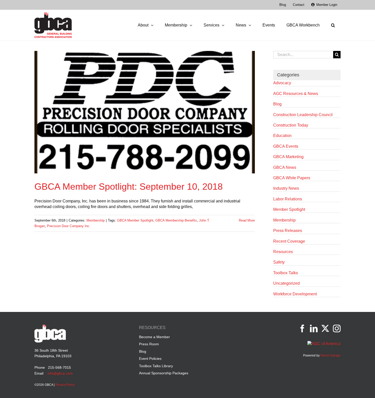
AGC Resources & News (295, 93)
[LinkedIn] (314, 328)
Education (282, 135)
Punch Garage (330, 355)
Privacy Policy (65, 385)
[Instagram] (337, 328)
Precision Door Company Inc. (68, 226)
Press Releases (287, 230)
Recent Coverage (289, 241)
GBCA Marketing (288, 157)
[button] (333, 25)
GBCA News (284, 167)
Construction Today (290, 125)
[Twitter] (325, 328)
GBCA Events (285, 146)
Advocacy (282, 83)
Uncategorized (286, 283)
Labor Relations (287, 199)
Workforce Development (295, 294)
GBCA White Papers (291, 178)
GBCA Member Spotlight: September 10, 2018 (128, 186)
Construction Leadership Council (303, 115)
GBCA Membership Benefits (176, 220)
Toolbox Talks (285, 273)
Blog (277, 104)
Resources (283, 252)
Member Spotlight (289, 209)
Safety (279, 262)
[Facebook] (302, 328)
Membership (95, 220)
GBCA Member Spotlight (135, 220)
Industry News (286, 188)
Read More (247, 220)
